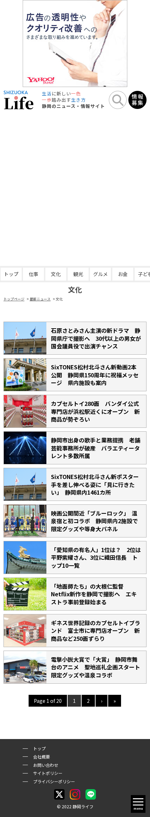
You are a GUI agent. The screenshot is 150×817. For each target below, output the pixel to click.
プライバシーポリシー (54, 781)
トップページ (13, 298)
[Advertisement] (75, 187)
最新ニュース (40, 298)
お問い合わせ (45, 765)
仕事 (33, 273)
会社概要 (41, 757)
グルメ (100, 273)
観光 (78, 273)
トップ (11, 273)
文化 (56, 273)
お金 (123, 273)
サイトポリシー (47, 773)
